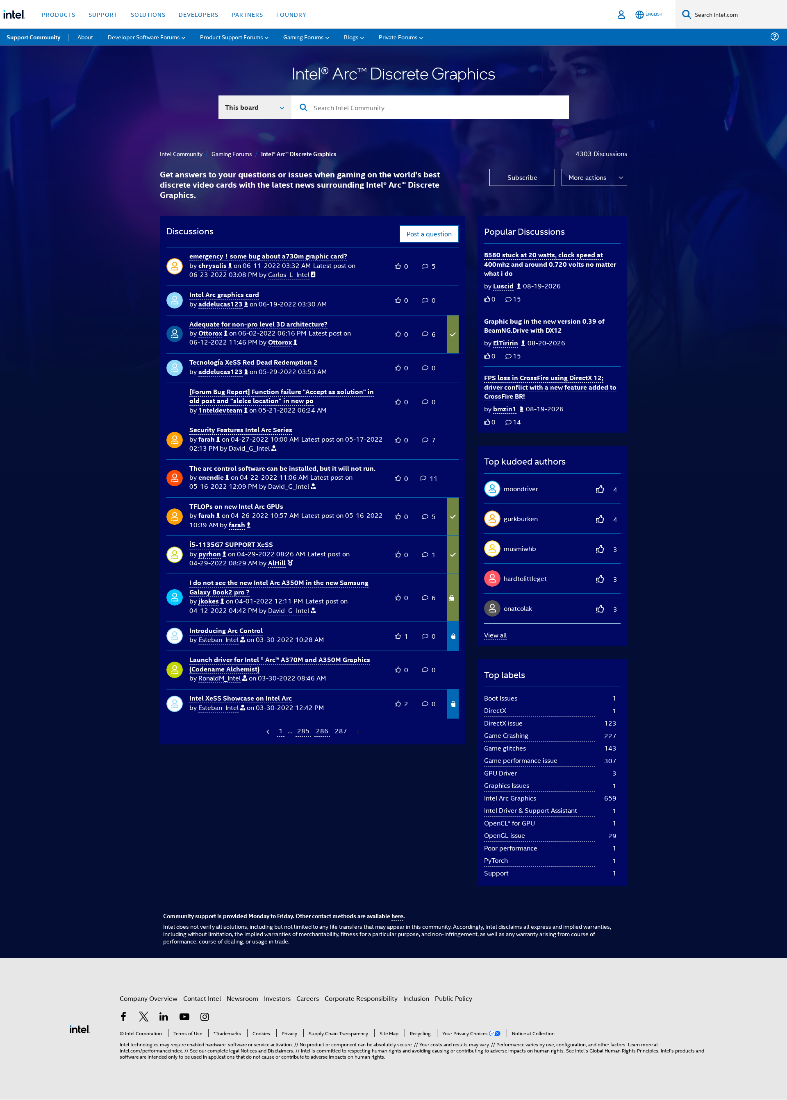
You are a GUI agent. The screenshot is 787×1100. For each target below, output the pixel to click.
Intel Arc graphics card (224, 294)
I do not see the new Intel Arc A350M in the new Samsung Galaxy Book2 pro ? (278, 587)
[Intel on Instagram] (205, 1017)
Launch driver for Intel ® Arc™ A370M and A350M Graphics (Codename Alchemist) (279, 664)
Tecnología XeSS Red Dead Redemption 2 (253, 362)
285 (303, 730)
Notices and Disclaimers (267, 1050)
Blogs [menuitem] (351, 36)
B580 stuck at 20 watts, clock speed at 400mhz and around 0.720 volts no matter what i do (550, 264)
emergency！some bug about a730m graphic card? (268, 256)
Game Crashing (506, 735)
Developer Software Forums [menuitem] (144, 36)
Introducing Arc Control (226, 630)
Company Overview (148, 998)
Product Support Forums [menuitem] (231, 36)
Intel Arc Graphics (510, 798)
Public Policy (453, 998)
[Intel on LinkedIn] (164, 1017)
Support (496, 873)
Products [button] (58, 14)
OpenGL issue (504, 835)
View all (495, 635)
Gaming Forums (232, 153)
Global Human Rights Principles (623, 1050)
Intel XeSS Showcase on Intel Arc (240, 698)
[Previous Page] (268, 731)
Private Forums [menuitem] (398, 36)
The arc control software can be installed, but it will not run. (282, 468)
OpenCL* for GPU (509, 823)
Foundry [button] (291, 14)
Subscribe (522, 177)
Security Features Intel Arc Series (240, 429)
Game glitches (505, 748)
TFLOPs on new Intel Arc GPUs (236, 506)
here (397, 915)
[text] (487, 299)
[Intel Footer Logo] (80, 1028)
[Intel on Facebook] (123, 1017)
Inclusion (416, 998)
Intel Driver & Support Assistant (530, 810)
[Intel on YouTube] (184, 1017)
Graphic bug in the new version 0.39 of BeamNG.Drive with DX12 (544, 325)
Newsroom (242, 998)
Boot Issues (500, 698)
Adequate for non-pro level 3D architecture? (258, 324)
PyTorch (496, 860)
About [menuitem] (85, 36)
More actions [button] (587, 177)
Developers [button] (198, 14)
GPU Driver (500, 773)
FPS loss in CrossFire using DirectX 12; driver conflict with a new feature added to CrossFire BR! (550, 387)
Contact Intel (202, 998)
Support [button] (103, 14)
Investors (277, 998)
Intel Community (181, 153)
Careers (307, 998)
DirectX (495, 710)
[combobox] (430, 107)
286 (322, 730)
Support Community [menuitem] (33, 36)
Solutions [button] (148, 14)
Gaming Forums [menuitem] (303, 36)
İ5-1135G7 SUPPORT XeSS (231, 544)
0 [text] (493, 299)
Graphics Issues (506, 785)
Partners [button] (247, 14)
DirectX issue (503, 723)
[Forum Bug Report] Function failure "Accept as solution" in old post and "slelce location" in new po (281, 396)
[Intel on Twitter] (144, 1017)
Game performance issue (520, 760)
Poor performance (510, 848)
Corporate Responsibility (361, 998)
